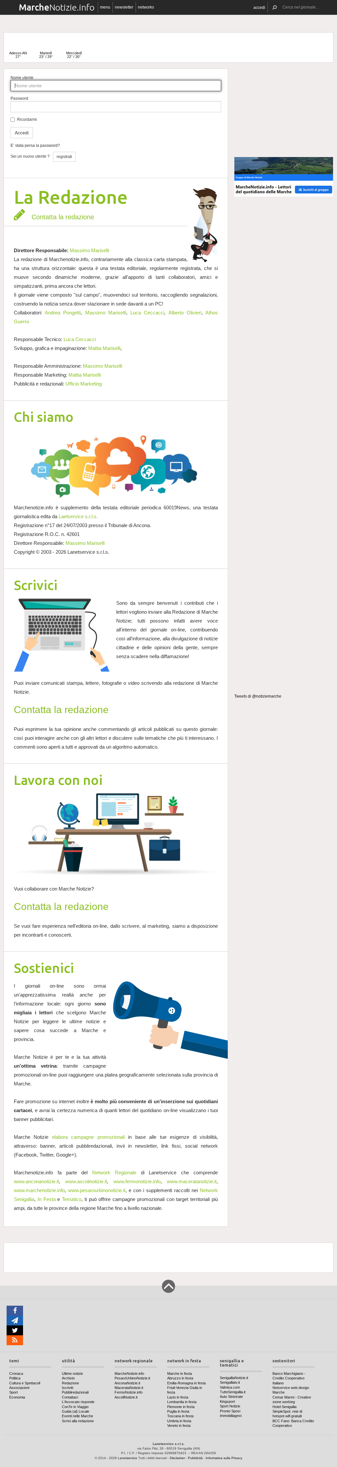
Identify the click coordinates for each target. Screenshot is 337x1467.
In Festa (47, 1199)
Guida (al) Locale (75, 1411)
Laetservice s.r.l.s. (78, 516)
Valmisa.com (230, 1387)
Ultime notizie (72, 1373)
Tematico (71, 1199)
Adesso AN (18, 55)
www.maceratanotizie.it (192, 1181)
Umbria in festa (179, 1421)
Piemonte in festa (180, 1407)
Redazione (70, 1383)
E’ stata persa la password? (35, 145)
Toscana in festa (180, 1416)
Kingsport (227, 1401)
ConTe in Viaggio (75, 1407)
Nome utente (22, 77)
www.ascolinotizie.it (86, 1181)
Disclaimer (177, 1458)
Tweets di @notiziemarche (257, 696)
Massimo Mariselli (89, 250)
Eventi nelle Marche (77, 1416)
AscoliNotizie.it (126, 1397)
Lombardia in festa (181, 1402)
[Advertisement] (283, 110)
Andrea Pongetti (63, 312)
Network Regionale (114, 1172)
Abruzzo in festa (180, 1378)
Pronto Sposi (230, 1411)
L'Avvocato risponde (78, 1402)
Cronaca (16, 1373)
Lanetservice (127, 1458)
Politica (14, 1378)
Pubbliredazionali (75, 1392)
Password (19, 98)
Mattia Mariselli (104, 348)
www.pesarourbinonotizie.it (96, 1190)
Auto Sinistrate (231, 1397)
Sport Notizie (230, 1406)
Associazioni (19, 1388)
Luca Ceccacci (147, 312)
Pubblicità (195, 1458)
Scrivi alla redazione (78, 1421)
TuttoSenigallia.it (233, 1392)
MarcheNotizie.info (129, 1373)
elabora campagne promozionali (88, 1137)
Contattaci (70, 1397)
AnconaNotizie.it (127, 1383)
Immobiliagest (231, 1416)
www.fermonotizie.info (137, 1181)
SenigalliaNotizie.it (234, 1378)
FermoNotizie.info (129, 1392)
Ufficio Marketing (83, 384)
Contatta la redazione (63, 217)
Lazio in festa (177, 1397)
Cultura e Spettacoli (24, 1383)
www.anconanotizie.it (36, 1181)
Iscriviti (67, 1388)
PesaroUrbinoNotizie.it (132, 1378)
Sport (13, 1392)
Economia (17, 1397)
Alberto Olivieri (184, 312)
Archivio (68, 1378)
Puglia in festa (178, 1411)
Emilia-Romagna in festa (186, 1383)
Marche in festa (179, 1373)
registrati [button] (64, 156)
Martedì (46, 55)
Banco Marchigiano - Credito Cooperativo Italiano (288, 1378)
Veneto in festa (179, 1425)
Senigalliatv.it (230, 1382)
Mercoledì (74, 55)
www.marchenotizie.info (39, 1190)
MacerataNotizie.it (129, 1388)
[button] (259, 7)
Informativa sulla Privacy (224, 1458)
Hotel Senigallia (284, 1407)
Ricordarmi (27, 119)
